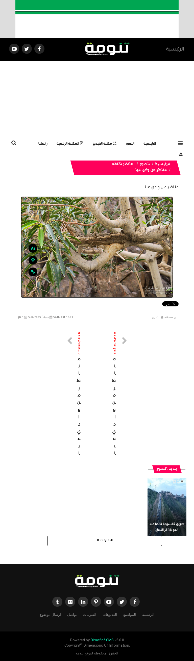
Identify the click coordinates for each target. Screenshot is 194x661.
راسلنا (42, 144)
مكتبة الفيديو (103, 144)
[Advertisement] (97, 99)
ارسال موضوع (50, 615)
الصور (130, 144)
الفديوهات (110, 615)
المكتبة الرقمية (68, 144)
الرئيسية (175, 49)
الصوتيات (89, 615)
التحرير (156, 317)
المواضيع (129, 615)
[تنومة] (97, 582)
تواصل (72, 615)
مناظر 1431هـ (122, 165)
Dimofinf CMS (102, 640)
